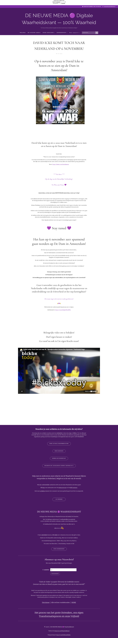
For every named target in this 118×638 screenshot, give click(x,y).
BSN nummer (73, 487)
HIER (55, 535)
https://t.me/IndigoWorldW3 (63, 310)
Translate (63, 3)
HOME (73, 602)
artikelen (42, 491)
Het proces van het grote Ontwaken (53, 612)
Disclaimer (46, 602)
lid (45, 433)
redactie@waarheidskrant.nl (109, 6)
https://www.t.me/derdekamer (60, 164)
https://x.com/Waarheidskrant (62, 631)
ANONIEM (44, 535)
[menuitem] (23, 32)
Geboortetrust (62, 487)
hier (70, 433)
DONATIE (59, 433)
